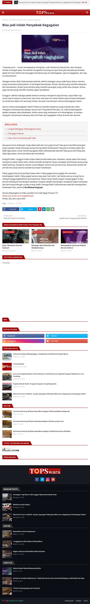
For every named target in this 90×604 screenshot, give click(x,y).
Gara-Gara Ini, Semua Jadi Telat (22, 138)
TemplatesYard (14, 601)
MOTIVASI (12, 20)
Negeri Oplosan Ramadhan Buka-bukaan (29, 551)
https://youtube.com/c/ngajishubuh (18, 195)
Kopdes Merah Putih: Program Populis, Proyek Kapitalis (34, 384)
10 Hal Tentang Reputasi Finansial (26, 588)
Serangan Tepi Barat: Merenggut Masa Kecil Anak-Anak (35, 494)
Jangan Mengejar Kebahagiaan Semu (24, 129)
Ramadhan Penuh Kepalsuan (24, 531)
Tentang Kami (18, 364)
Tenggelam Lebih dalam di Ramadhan (27, 541)
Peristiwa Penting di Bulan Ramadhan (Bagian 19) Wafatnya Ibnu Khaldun (42, 431)
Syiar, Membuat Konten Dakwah (12, 246)
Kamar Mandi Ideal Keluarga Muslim (27, 568)
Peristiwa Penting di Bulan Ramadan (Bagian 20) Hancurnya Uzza (38, 421)
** (23, 601)
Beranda (5, 20)
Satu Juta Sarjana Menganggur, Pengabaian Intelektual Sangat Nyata (40, 354)
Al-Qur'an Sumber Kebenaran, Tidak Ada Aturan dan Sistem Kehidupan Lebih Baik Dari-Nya (48, 578)
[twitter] (67, 336)
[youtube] (67, 341)
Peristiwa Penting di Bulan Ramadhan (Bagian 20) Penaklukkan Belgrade (41, 411)
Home (86, 601)
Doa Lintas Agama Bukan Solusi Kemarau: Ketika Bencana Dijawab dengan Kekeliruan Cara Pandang (48, 375)
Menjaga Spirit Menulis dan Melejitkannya (43, 246)
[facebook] (23, 336)
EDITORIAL (10, 203)
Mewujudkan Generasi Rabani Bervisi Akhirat (73, 246)
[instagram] (23, 341)
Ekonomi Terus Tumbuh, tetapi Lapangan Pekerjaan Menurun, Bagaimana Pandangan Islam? (52, 2)
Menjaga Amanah (16, 133)
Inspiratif (7, 30)
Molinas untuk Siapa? (21, 504)
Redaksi (78, 601)
